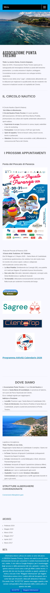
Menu (6, 7)
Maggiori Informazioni (30, 590)
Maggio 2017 (8, 536)
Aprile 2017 (8, 539)
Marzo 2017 (8, 543)
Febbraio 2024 (9, 526)
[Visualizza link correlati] (32, 393)
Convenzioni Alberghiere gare (13, 495)
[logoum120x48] (10, 295)
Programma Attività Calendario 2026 (22, 357)
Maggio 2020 (8, 529)
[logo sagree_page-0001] (22, 313)
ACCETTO (15, 590)
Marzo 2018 (8, 532)
